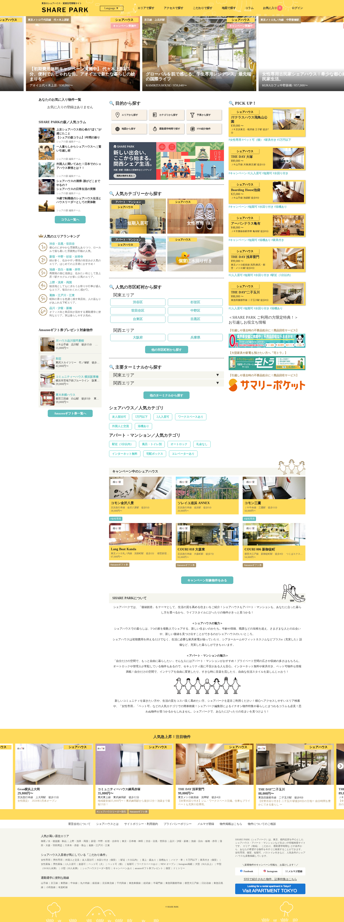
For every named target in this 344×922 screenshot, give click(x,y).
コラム (249, 8)
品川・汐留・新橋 (179, 841)
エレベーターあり (183, 453)
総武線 (146, 883)
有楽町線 (63, 887)
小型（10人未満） (70, 868)
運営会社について (79, 824)
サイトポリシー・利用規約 (141, 824)
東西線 (64, 883)
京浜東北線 (108, 883)
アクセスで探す (173, 8)
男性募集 (57, 864)
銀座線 (95, 883)
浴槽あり (143, 426)
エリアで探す (146, 8)
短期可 (130, 864)
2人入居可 (163, 416)
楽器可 (82, 864)
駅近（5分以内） (122, 444)
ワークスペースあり (190, 416)
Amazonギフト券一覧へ (70, 413)
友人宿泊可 (119, 416)
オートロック (179, 444)
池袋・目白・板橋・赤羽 (204, 841)
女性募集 (45, 864)
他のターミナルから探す (166, 395)
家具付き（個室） (209, 860)
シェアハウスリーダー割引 (96, 868)
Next (340, 766)
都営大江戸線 (192, 883)
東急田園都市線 (173, 883)
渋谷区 (138, 302)
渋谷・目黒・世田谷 (156, 841)
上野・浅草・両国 (79, 841)
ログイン (297, 8)
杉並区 (195, 302)
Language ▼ (111, 8)
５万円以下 (191, 860)
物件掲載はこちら (231, 824)
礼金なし (202, 444)
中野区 (195, 310)
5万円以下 (141, 416)
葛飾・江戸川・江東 (99, 845)
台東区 (138, 319)
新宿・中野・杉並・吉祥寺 (105, 841)
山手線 (44, 883)
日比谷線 (206, 883)
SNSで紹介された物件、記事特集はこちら (270, 879)
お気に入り (271, 8)
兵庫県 (195, 337)
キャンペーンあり (122, 868)
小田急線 (50, 887)
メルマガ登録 (205, 824)
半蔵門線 (158, 883)
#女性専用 (115, 518)
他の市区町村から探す (166, 349)
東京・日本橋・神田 (132, 841)
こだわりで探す (202, 8)
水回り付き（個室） (107, 860)
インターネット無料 (124, 453)
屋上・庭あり (149, 860)
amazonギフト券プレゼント (149, 868)
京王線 (54, 883)
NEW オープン (168, 864)
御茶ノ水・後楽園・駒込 (54, 841)
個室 (168, 868)
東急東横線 (135, 883)
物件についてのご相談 (262, 824)
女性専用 (45, 860)
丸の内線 (85, 883)
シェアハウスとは (107, 824)
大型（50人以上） (204, 864)
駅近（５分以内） (130, 860)
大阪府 (138, 337)
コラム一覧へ (70, 219)
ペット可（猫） (116, 864)
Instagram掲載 (185, 864)
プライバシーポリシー (178, 824)
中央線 (73, 883)
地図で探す (229, 8)
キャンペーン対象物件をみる (207, 580)
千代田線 (121, 883)
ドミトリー (179, 868)
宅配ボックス (154, 453)
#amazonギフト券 (119, 564)
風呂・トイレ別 (152, 444)
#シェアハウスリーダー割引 (111, 811)
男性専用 (57, 860)
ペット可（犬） (96, 864)
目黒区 (195, 319)
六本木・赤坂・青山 (75, 845)
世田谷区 (137, 310)
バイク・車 (177, 860)
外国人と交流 (120, 426)
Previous (3, 766)
